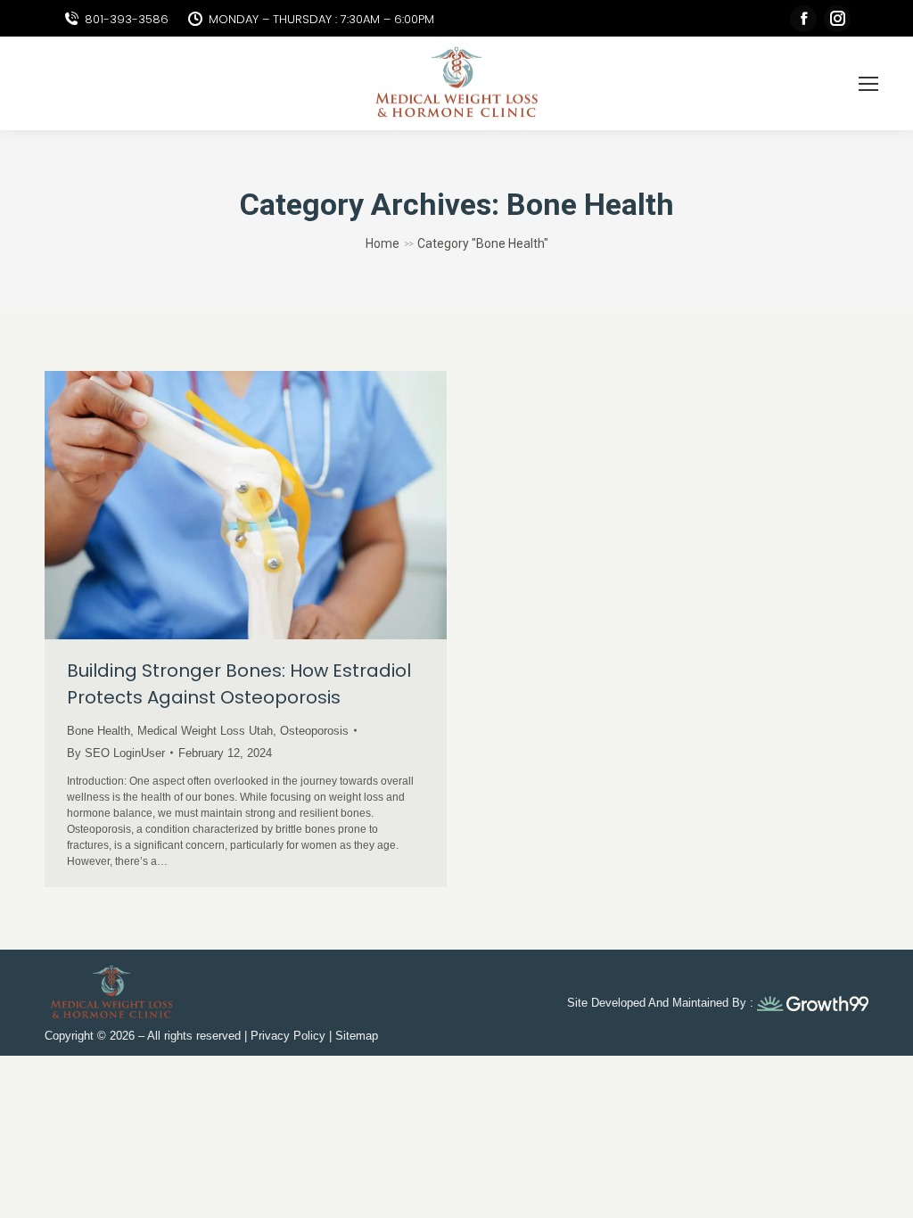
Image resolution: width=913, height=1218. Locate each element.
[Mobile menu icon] (868, 84)
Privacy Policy (288, 1035)
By (116, 753)
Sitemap (356, 1035)
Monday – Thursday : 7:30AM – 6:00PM (321, 19)
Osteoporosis (314, 730)
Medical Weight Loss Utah (205, 730)
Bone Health (98, 730)
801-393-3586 (127, 19)
